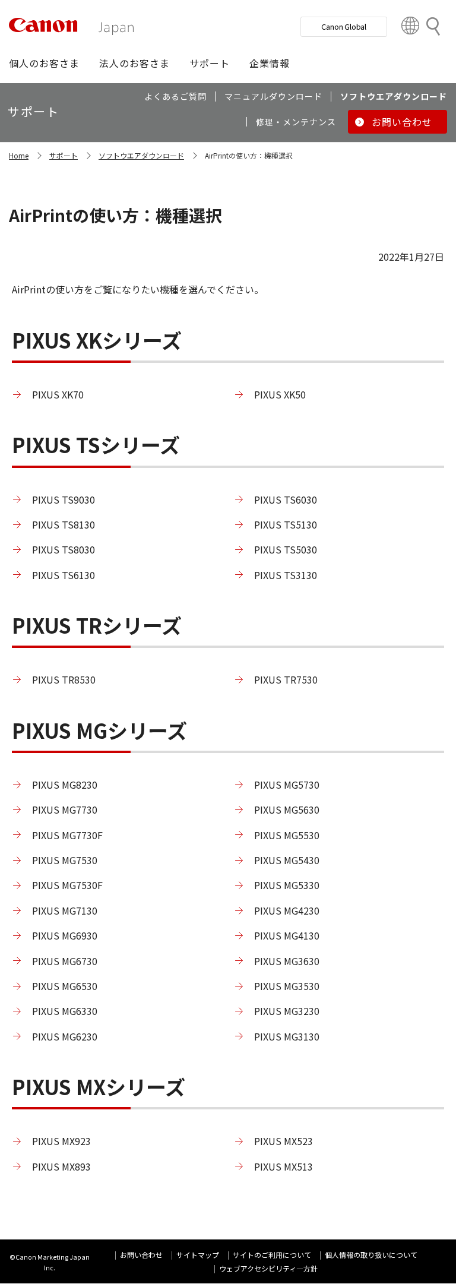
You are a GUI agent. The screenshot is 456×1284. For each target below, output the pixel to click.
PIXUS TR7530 (286, 679)
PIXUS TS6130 (63, 575)
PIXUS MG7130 (64, 910)
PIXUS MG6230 (64, 1036)
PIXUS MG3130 (286, 1036)
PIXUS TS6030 (285, 499)
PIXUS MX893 (61, 1166)
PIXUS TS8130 (63, 524)
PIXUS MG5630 (286, 809)
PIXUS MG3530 (286, 986)
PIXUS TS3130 (285, 575)
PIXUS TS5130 (285, 524)
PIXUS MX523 (283, 1141)
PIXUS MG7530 (64, 860)
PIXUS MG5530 (286, 835)
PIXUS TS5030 (285, 549)
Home (18, 155)
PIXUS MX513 (283, 1166)
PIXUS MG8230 (64, 784)
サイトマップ (197, 1255)
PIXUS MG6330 (64, 1011)
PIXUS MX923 (61, 1141)
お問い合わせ (141, 1255)
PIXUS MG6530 (64, 986)
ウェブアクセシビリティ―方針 (268, 1268)
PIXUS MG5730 (286, 784)
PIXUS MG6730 (64, 961)
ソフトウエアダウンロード (141, 155)
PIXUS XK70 (58, 394)
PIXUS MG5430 (286, 860)
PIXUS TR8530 (64, 679)
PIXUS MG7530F (67, 885)
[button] (44, 63)
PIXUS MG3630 (286, 961)
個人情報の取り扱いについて (371, 1255)
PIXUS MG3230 (286, 1011)
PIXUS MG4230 (286, 910)
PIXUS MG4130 (286, 935)
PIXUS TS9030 (63, 499)
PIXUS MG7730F (67, 835)
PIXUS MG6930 (64, 935)
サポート (63, 155)
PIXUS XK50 (280, 394)
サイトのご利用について (272, 1255)
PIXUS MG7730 (64, 809)
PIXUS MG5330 (286, 885)
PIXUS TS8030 (63, 549)
